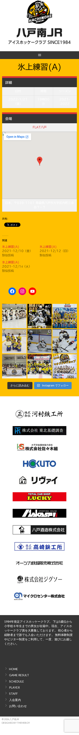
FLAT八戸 (40, 127)
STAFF (13, 693)
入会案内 (15, 700)
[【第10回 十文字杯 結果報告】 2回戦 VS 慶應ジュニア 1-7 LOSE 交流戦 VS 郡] (14, 316)
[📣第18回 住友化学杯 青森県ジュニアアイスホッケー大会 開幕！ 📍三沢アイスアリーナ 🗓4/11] (64, 341)
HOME (13, 669)
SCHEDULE (16, 681)
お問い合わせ (18, 706)
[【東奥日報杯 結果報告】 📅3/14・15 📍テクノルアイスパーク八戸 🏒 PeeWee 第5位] (14, 366)
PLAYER (14, 687)
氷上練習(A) (10, 246)
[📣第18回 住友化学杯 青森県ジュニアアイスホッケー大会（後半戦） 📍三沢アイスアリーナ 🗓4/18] (39, 341)
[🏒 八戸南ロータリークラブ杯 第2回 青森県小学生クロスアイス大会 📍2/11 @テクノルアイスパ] (39, 366)
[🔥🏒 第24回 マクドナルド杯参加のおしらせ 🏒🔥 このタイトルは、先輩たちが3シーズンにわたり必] (64, 366)
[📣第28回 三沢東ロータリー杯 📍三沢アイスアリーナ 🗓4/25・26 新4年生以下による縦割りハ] (14, 341)
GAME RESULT (19, 675)
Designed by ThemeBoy (16, 722)
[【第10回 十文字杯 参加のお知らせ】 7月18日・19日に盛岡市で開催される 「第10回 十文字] (39, 316)
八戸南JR (39, 33)
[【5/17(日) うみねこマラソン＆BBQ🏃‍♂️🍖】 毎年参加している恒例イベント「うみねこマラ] (64, 316)
